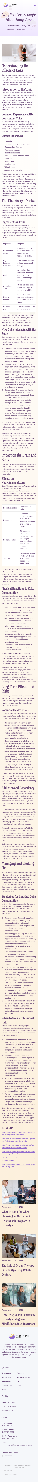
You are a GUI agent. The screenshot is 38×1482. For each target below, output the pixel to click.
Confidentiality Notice (9, 1474)
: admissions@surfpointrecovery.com (17, 1444)
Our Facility (6, 1377)
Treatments (6, 1373)
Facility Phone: (8, 1431)
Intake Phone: (8, 1424)
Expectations (7, 1385)
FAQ (18, 1381)
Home (4, 1389)
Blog (19, 1385)
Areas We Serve (23, 1377)
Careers (20, 1373)
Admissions (6, 1381)
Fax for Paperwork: (9, 1437)
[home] (10, 5)
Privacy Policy (7, 1471)
